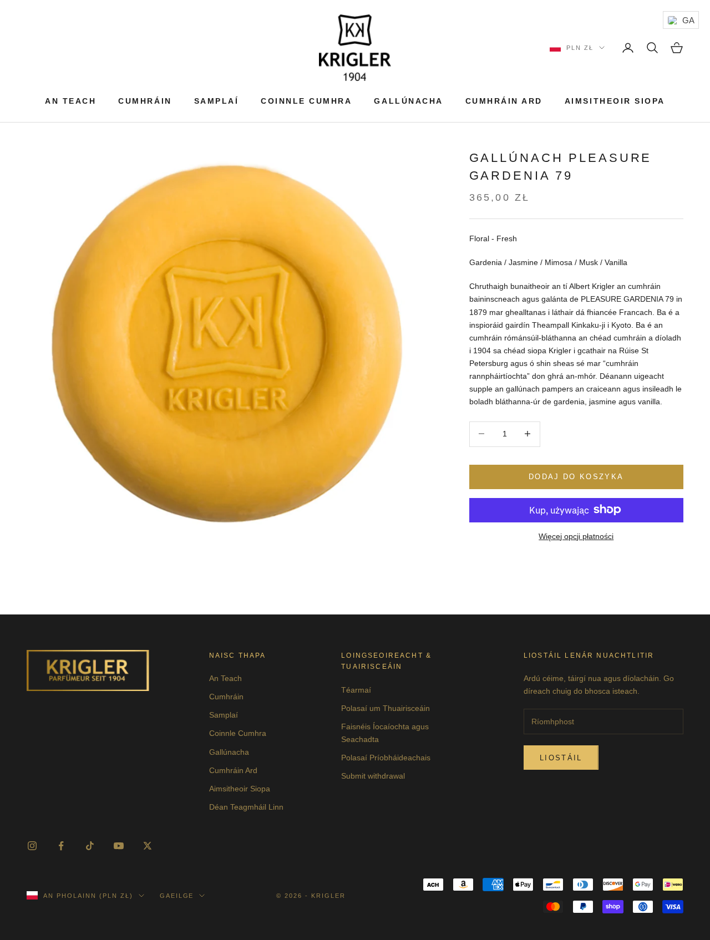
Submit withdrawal (373, 775)
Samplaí (216, 100)
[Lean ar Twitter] (147, 845)
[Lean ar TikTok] (89, 845)
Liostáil (561, 758)
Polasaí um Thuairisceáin (385, 708)
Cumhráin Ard (503, 100)
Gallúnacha (408, 100)
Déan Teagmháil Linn (246, 806)
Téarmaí (356, 689)
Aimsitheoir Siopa (615, 100)
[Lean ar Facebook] (61, 845)
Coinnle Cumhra (306, 100)
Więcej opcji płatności (576, 535)
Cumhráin (144, 100)
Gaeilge (177, 895)
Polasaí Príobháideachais (385, 757)
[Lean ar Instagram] (32, 845)
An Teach (70, 100)
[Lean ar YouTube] (118, 845)
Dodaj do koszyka (576, 476)
